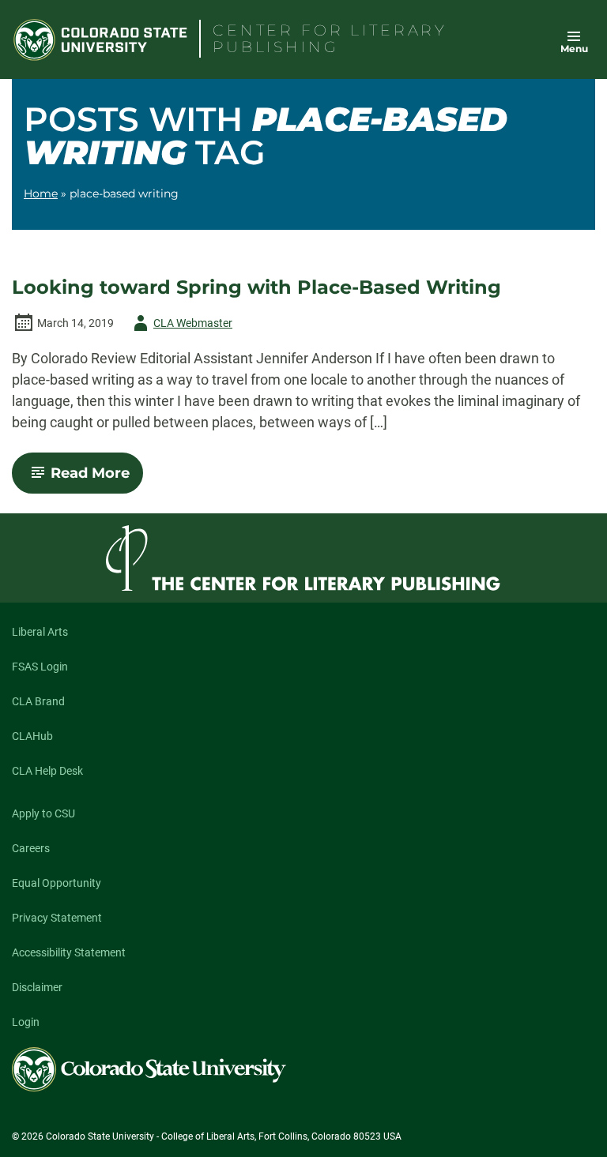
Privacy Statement (57, 917)
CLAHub (32, 736)
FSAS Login (40, 666)
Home (41, 193)
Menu (574, 48)
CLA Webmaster (180, 326)
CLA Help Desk (47, 770)
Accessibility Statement (69, 952)
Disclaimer (37, 987)
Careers (31, 848)
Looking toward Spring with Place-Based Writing (256, 287)
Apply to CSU (43, 813)
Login (26, 1022)
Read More (97, 479)
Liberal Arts (40, 631)
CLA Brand (38, 701)
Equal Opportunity (56, 883)
